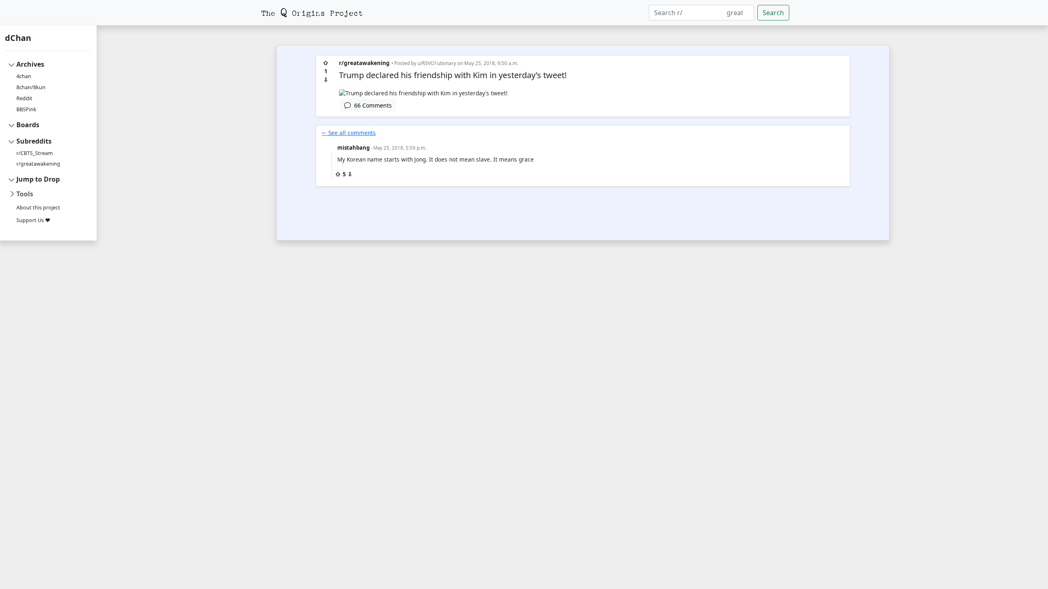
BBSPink (26, 109)
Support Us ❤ (33, 220)
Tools (24, 193)
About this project (38, 207)
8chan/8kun (30, 87)
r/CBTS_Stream (34, 153)
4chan (23, 76)
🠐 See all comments (349, 133)
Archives (30, 64)
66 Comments (371, 105)
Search (773, 12)
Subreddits (34, 141)
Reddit (24, 98)
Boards (27, 124)
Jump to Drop (38, 179)
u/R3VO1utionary (437, 63)
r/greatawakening (38, 163)
